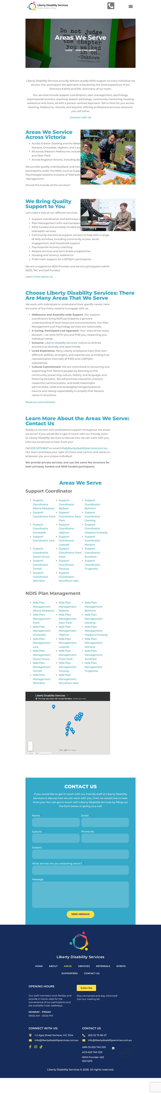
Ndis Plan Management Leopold (67, 642)
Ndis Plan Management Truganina (93, 666)
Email (85, 815)
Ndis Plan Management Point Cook (67, 654)
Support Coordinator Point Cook (70, 552)
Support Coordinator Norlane (92, 540)
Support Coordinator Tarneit (40, 564)
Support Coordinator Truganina (92, 564)
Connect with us (80, 117)
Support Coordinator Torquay (66, 564)
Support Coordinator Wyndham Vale (68, 576)
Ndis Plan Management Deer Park (67, 618)
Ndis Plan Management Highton (67, 630)
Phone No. (88, 831)
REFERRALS (103, 966)
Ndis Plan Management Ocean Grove (41, 654)
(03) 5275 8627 (40, 448)
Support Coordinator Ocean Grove (41, 552)
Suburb (37, 831)
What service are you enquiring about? (57, 863)
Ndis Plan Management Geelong (93, 618)
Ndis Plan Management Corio (41, 618)
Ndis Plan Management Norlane (93, 642)
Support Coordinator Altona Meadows (43, 504)
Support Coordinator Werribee (40, 576)
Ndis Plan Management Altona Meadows (43, 606)
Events (121, 966)
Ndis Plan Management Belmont (93, 606)
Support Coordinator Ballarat (66, 504)
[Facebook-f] (30, 1046)
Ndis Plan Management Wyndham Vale (68, 679)
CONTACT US (92, 973)
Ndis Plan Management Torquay (67, 666)
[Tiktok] (41, 1046)
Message (37, 879)
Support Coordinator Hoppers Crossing (96, 528)
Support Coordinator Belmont (92, 504)
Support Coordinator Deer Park (70, 516)
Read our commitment (40, 402)
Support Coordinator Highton (66, 528)
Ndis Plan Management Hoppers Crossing (96, 630)
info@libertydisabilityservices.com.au (83, 448)
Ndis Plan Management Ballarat (67, 606)
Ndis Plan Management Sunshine (93, 654)
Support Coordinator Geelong (92, 516)
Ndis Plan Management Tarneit (41, 666)
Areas (68, 966)
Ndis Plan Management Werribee (41, 679)
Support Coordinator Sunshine (92, 552)
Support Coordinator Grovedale (40, 528)
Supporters (69, 973)
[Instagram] (35, 1046)
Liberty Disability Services (61, 342)
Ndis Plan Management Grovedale (41, 630)
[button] (130, 6)
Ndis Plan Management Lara (41, 642)
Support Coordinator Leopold (66, 540)
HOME (39, 966)
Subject (37, 847)
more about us (43, 276)
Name (36, 815)
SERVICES (84, 966)
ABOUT (53, 966)
